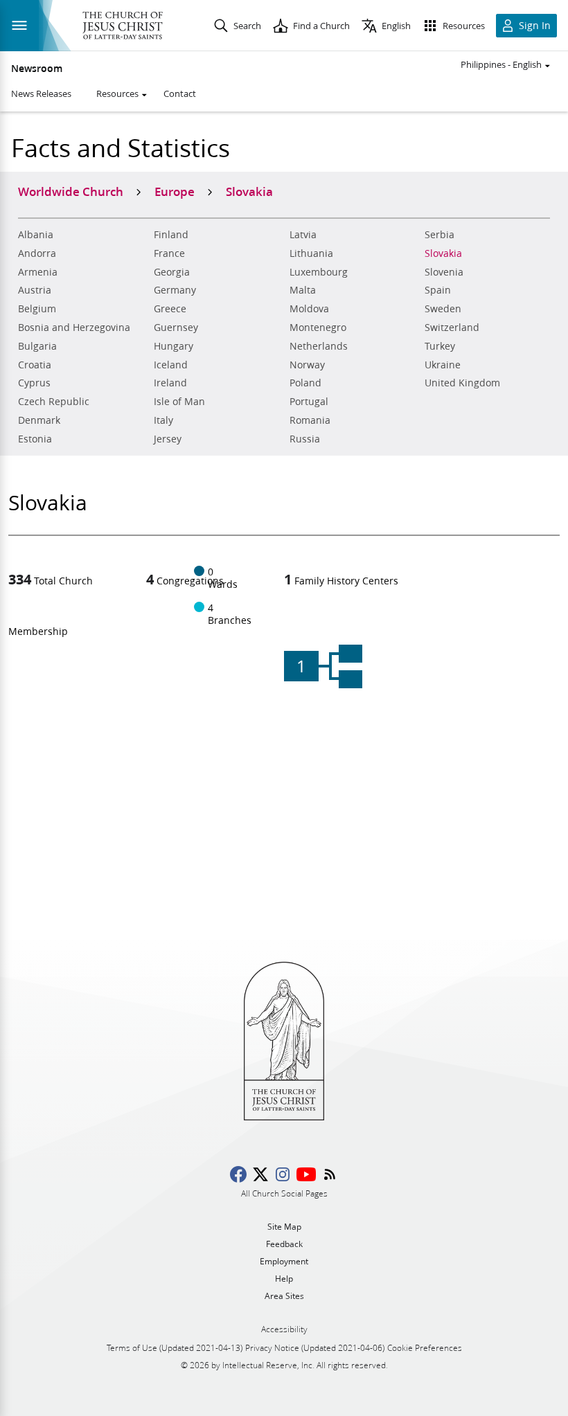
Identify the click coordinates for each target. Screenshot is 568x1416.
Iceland (171, 365)
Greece (170, 309)
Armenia (37, 272)
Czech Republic (53, 402)
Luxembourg (319, 272)
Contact (179, 93)
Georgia (172, 272)
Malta (303, 290)
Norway (307, 365)
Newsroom (36, 68)
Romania (310, 420)
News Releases (41, 93)
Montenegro (318, 327)
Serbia (439, 235)
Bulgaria (37, 346)
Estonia (35, 439)
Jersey (167, 439)
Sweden (443, 309)
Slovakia (443, 253)
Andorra (37, 253)
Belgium (37, 309)
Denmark (39, 420)
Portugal (309, 402)
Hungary (173, 346)
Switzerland (452, 327)
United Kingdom (462, 383)
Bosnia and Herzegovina (74, 327)
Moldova (309, 309)
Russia (305, 439)
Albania (35, 235)
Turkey (440, 346)
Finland (171, 235)
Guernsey (176, 327)
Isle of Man (179, 402)
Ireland (170, 383)
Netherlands (319, 346)
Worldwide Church (70, 191)
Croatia (34, 365)
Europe (174, 191)
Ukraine (443, 365)
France (169, 253)
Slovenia (444, 272)
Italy (163, 420)
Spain (438, 290)
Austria (34, 290)
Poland (305, 383)
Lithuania (311, 253)
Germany (175, 290)
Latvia (303, 235)
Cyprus (34, 383)
